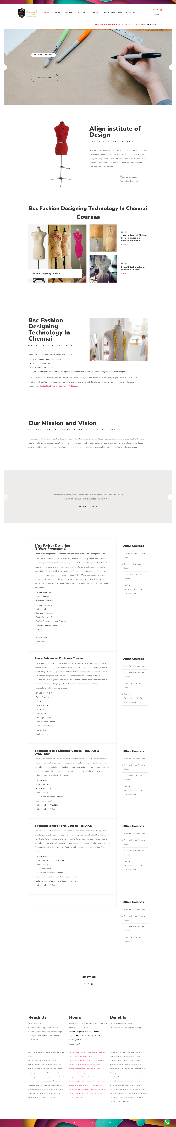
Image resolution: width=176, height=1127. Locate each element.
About (56, 13)
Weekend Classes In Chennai (50, 1093)
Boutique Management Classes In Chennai (42, 1097)
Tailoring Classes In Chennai (95, 1089)
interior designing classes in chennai (127, 1081)
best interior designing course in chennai (85, 1085)
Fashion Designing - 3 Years (46, 273)
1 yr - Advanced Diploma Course (134, 555)
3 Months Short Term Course (133, 576)
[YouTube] (92, 984)
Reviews (96, 1036)
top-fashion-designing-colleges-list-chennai (42, 1061)
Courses (69, 13)
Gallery (82, 13)
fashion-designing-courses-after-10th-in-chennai (85, 1069)
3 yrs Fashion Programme (134, 666)
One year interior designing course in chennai (43, 1081)
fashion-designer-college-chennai (80, 1073)
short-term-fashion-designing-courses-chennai (125, 1052)
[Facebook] (84, 984)
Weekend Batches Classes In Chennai (122, 1093)
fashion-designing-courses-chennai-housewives (125, 1056)
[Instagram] (88, 984)
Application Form (112, 13)
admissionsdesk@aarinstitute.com (44, 1027)
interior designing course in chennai (52, 1077)
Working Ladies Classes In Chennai (132, 1089)
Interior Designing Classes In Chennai (81, 1093)
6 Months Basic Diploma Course (134, 566)
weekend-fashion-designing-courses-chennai (124, 1065)
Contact (131, 13)
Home (46, 13)
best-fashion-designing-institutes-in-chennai (83, 1052)
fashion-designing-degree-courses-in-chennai (84, 1061)
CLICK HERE (113, 25)
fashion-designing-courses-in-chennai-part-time (125, 1061)
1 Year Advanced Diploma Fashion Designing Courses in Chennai (134, 238)
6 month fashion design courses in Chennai (133, 268)
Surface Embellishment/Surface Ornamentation (134, 589)
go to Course (44, 78)
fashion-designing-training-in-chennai (40, 1065)
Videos (94, 13)
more (124, 244)
